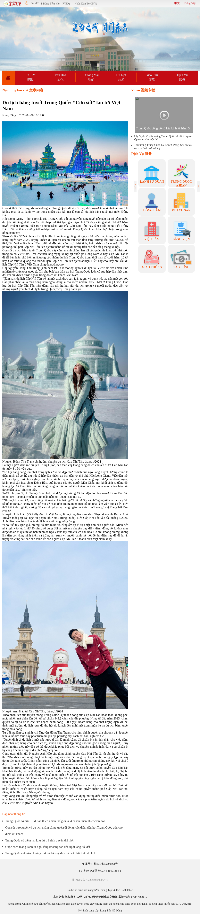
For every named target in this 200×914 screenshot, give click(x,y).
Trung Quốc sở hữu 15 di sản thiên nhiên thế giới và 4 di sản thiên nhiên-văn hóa (55, 821)
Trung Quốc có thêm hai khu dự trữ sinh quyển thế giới (39, 840)
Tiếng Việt (190, 3)
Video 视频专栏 (143, 90)
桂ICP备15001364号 (106, 863)
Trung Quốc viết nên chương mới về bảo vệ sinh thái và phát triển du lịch (50, 853)
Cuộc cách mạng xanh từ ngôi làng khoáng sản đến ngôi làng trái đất (47, 847)
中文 (177, 3)
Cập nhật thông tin (13, 814)
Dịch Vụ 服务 (141, 154)
